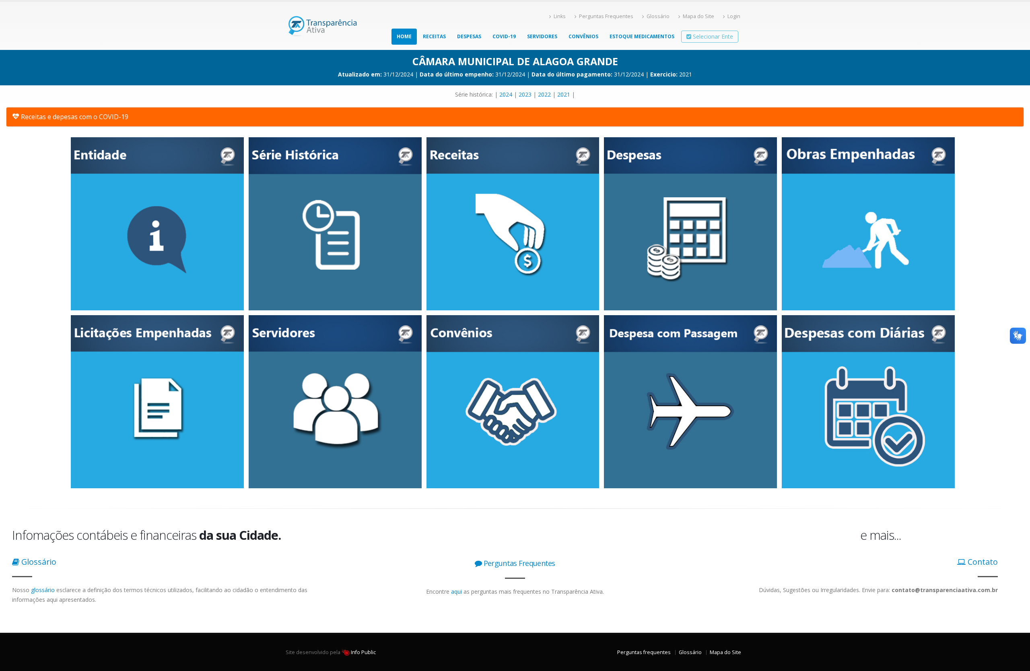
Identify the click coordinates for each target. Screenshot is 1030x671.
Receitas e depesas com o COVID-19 (74, 116)
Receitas (434, 36)
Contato (982, 561)
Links (560, 16)
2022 (544, 94)
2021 (563, 94)
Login (733, 16)
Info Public (363, 652)
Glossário (658, 16)
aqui (456, 591)
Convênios (583, 36)
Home (404, 36)
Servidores (542, 36)
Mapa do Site (698, 16)
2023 (525, 94)
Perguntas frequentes (644, 652)
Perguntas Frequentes (606, 16)
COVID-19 (504, 36)
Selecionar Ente (712, 36)
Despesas (469, 36)
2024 (505, 94)
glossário (43, 590)
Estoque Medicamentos (642, 36)
